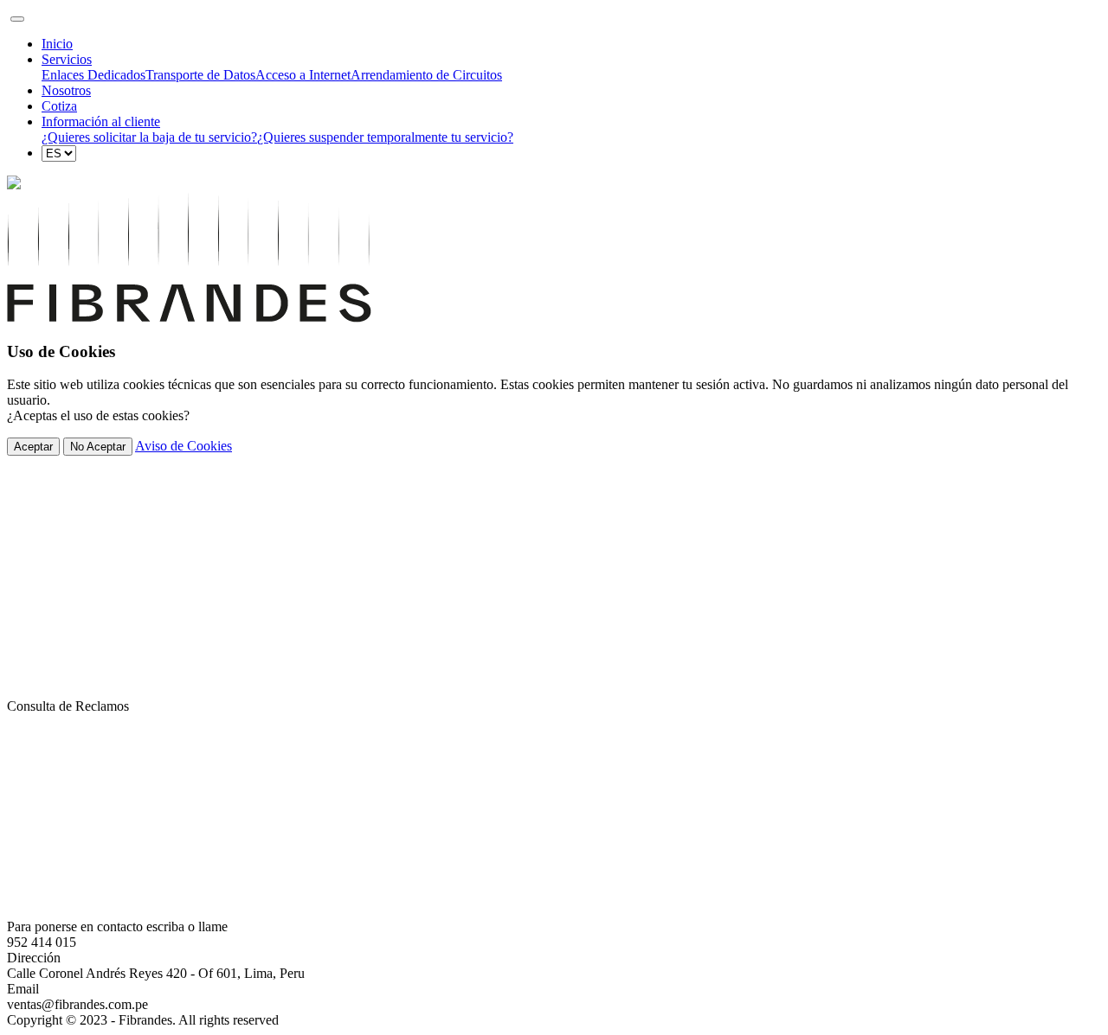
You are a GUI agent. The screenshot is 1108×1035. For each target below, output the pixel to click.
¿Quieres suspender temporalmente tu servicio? (385, 137)
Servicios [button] (67, 59)
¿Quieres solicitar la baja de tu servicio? (149, 137)
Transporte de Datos (200, 74)
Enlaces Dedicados (93, 74)
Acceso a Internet (303, 74)
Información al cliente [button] (101, 121)
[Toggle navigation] (17, 19)
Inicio (57, 43)
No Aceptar (98, 446)
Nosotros (66, 90)
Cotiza (59, 106)
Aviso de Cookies (183, 445)
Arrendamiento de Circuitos (426, 74)
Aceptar (33, 446)
